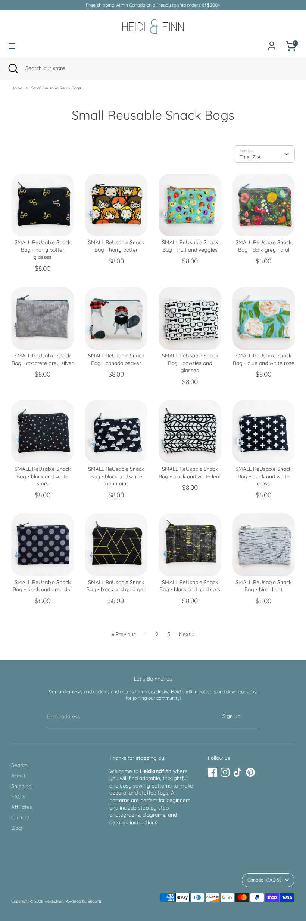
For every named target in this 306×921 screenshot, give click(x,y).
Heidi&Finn (53, 901)
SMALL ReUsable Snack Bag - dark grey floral (263, 246)
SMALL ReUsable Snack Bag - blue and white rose (263, 359)
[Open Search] (13, 68)
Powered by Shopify (83, 901)
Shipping (21, 786)
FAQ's (18, 796)
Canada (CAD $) (264, 880)
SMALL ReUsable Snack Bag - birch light (263, 586)
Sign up (231, 716)
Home (16, 87)
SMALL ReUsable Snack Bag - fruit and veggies (190, 246)
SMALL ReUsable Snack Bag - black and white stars (43, 476)
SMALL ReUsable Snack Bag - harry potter (116, 246)
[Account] (271, 42)
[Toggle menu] (11, 46)
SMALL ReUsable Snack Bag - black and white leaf (190, 473)
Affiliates (21, 807)
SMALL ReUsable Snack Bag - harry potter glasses (43, 249)
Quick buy (43, 224)
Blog (16, 828)
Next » (186, 634)
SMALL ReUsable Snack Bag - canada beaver (116, 359)
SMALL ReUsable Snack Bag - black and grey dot (42, 586)
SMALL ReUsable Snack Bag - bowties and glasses (190, 363)
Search (19, 765)
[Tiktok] (237, 772)
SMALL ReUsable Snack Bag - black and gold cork (189, 586)
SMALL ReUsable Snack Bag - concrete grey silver (43, 359)
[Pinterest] (250, 772)
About (18, 775)
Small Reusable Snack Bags (56, 87)
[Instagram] (225, 772)
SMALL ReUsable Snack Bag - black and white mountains (116, 476)
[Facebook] (212, 772)
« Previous (124, 634)
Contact (20, 817)
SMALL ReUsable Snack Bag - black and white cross (263, 476)
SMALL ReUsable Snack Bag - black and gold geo (116, 586)
